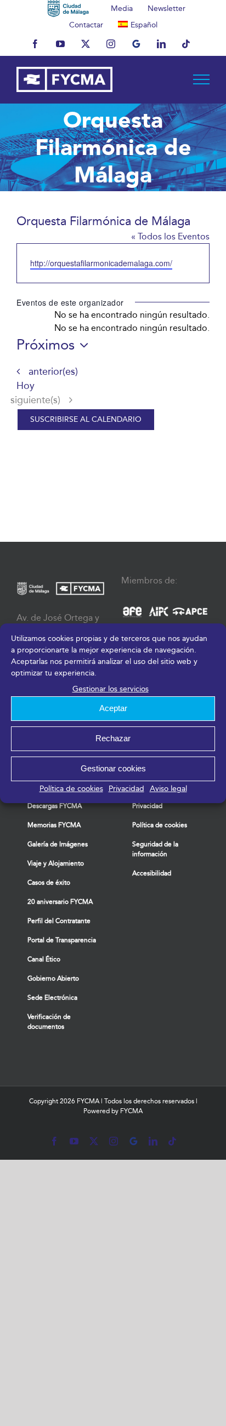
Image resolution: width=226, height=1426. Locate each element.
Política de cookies (71, 788)
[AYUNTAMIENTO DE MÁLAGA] (68, 8)
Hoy (25, 386)
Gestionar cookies (113, 768)
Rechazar (113, 738)
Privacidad (126, 788)
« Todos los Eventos (170, 236)
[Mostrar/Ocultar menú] (201, 79)
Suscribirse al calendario (86, 419)
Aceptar (113, 708)
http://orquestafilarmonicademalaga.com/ (101, 262)
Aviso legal (168, 788)
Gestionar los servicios (110, 689)
